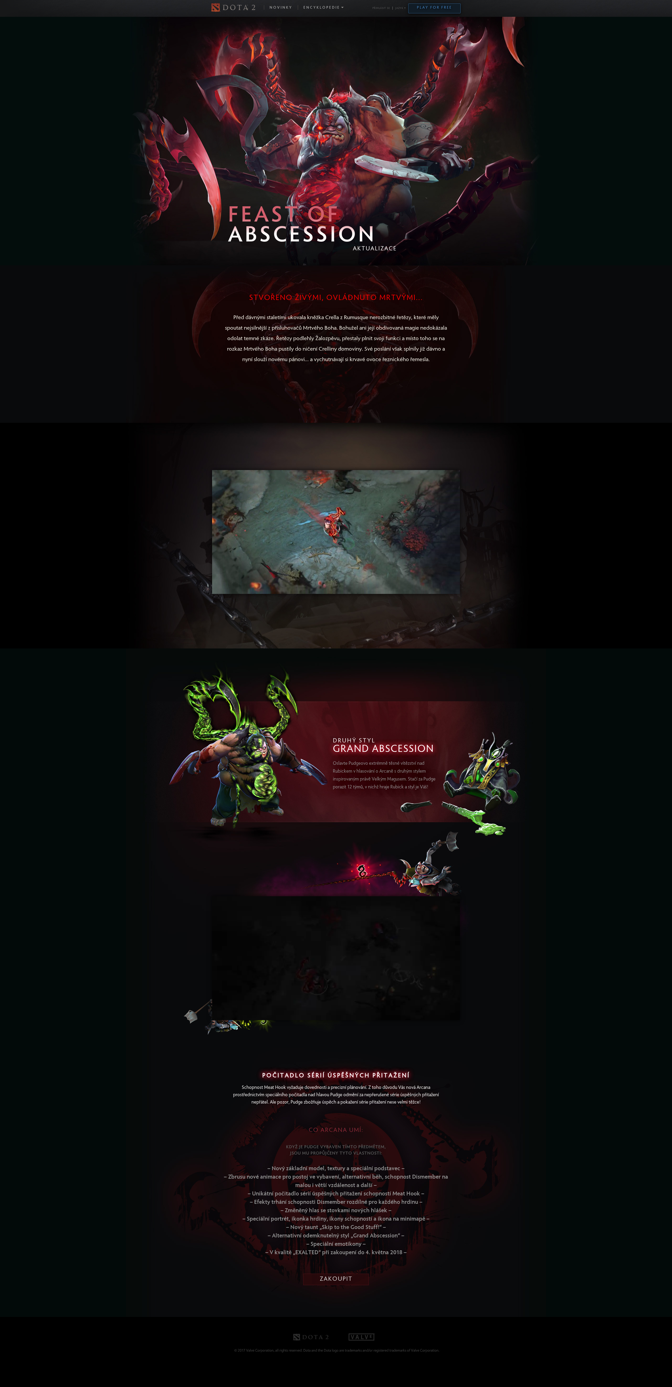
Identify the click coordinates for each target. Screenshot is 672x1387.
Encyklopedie (321, 8)
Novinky (281, 8)
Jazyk (399, 8)
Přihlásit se (381, 8)
